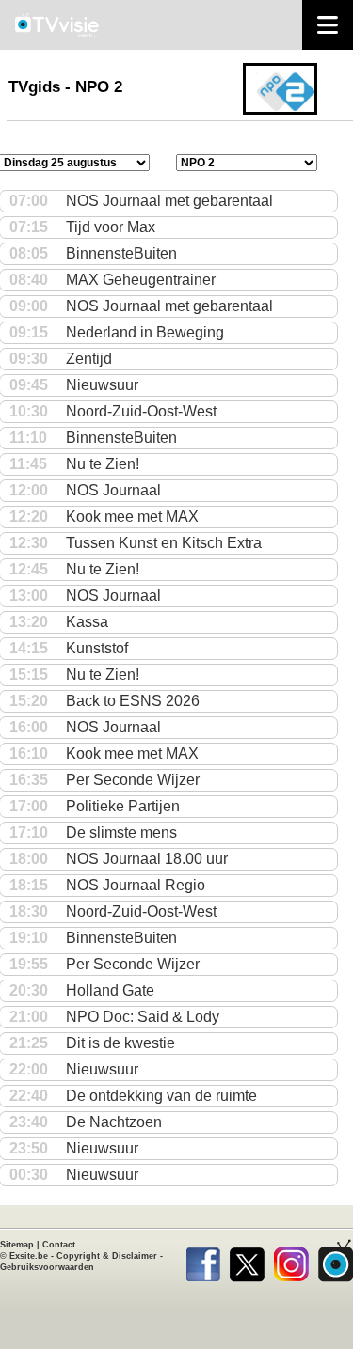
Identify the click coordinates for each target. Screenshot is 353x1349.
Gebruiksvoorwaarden (47, 1267)
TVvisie (335, 1260)
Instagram (291, 1260)
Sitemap (17, 1244)
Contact (58, 1244)
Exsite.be (28, 1256)
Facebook (202, 1260)
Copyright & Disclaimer (106, 1256)
